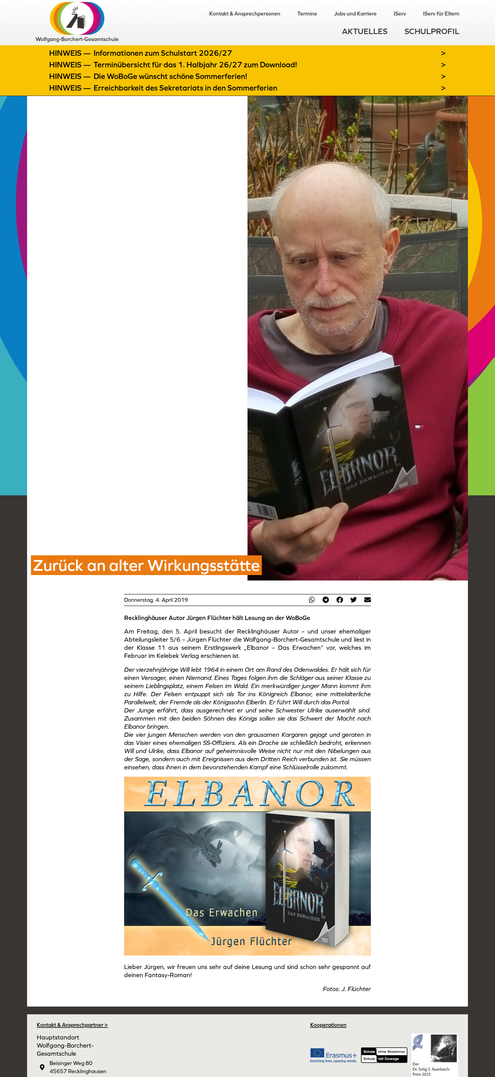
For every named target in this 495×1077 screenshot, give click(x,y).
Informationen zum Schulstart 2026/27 (163, 53)
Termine (307, 13)
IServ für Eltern (441, 13)
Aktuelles (364, 31)
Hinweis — (70, 53)
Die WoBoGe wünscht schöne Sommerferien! (170, 76)
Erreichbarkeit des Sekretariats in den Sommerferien (185, 88)
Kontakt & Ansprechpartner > (72, 1025)
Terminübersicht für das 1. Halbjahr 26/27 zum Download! (195, 64)
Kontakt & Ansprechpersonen (244, 13)
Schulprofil (432, 31)
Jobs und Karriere (355, 13)
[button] (312, 599)
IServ (400, 13)
